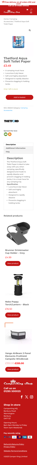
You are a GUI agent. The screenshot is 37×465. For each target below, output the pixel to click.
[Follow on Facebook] (21, 397)
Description (11, 145)
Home (6, 19)
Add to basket (19, 97)
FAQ (8, 152)
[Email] (6, 134)
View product (12, 263)
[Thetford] (11, 121)
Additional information (15, 148)
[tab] (18, 144)
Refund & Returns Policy (14, 444)
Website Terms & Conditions (15, 451)
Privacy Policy (9, 447)
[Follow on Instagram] (30, 397)
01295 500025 (23, 6)
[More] (10, 134)
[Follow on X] (26, 397)
